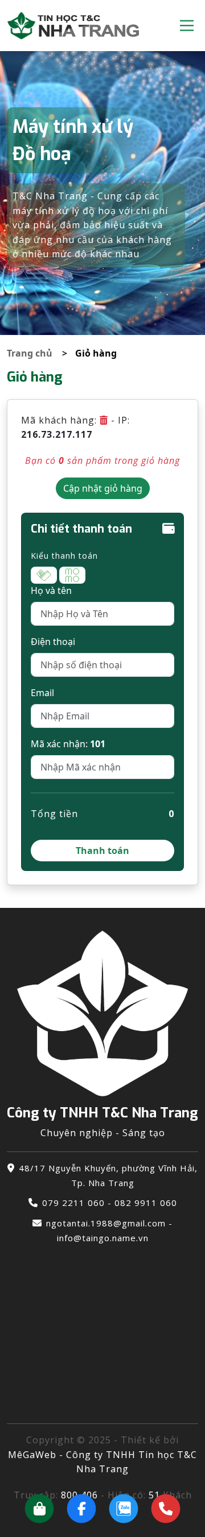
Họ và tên (51, 590)
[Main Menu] (186, 25)
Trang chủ (29, 353)
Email (42, 692)
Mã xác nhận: (68, 744)
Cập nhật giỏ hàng (102, 488)
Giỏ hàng (96, 353)
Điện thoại (53, 641)
